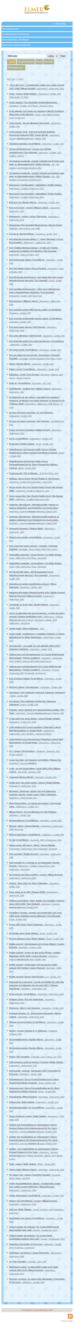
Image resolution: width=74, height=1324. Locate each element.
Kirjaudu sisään (67, 1321)
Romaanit (49, 61)
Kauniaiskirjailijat (25, 61)
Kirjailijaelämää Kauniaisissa (15, 34)
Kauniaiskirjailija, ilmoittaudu (15, 40)
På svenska (61, 24)
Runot (39, 61)
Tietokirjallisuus (15, 67)
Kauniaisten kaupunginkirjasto (16, 45)
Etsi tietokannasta (10, 29)
